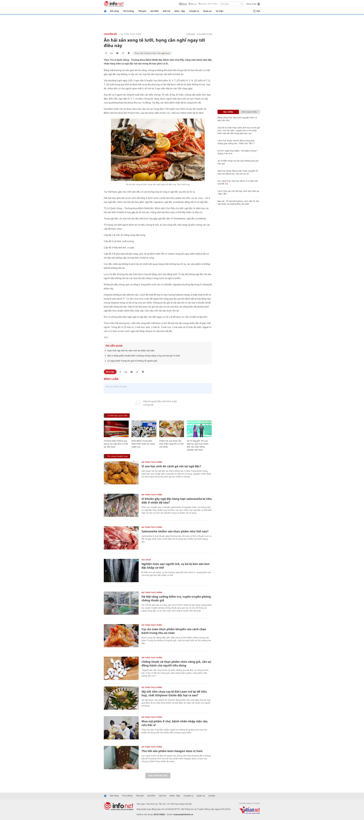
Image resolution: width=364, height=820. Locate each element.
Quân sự (207, 11)
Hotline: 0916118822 (209, 4)
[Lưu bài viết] (129, 53)
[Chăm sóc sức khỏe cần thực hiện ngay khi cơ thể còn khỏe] (171, 429)
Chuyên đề (110, 34)
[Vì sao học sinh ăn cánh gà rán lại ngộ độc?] (121, 472)
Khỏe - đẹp (179, 11)
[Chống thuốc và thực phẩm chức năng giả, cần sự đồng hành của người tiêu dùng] (121, 668)
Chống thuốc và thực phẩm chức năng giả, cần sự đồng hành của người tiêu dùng (176, 663)
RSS (258, 11)
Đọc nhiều (228, 111)
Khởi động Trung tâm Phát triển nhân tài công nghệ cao (143, 443)
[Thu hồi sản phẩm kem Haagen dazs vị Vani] (121, 757)
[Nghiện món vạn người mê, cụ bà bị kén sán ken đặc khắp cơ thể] (121, 570)
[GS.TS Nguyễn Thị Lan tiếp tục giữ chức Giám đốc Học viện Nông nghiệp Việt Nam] (199, 429)
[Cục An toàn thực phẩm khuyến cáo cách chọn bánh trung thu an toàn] (121, 635)
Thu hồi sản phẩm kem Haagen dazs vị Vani (171, 751)
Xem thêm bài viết (157, 775)
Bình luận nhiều (249, 111)
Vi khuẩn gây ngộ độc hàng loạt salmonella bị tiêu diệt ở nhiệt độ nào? (176, 500)
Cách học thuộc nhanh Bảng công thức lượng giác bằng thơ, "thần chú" (236, 142)
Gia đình (154, 11)
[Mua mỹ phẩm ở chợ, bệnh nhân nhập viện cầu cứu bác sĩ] (121, 727)
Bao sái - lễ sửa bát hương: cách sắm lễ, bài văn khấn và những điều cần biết (238, 202)
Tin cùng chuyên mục (117, 456)
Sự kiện (219, 11)
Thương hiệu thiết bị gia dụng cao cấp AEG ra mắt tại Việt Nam (116, 443)
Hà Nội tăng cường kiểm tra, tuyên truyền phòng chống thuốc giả (176, 598)
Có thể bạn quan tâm (117, 415)
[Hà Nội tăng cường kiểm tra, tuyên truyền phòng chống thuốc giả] (121, 603)
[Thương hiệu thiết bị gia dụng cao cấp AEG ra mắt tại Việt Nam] (116, 429)
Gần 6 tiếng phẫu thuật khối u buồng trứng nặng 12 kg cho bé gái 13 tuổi (143, 355)
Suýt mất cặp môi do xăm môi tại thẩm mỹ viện (130, 350)
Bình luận (110, 372)
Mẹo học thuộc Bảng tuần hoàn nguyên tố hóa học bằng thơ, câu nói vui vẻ (238, 172)
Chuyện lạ (194, 11)
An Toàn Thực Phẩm (130, 34)
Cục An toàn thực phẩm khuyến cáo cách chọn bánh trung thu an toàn (173, 631)
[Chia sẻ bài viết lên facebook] (106, 53)
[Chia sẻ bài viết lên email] (117, 53)
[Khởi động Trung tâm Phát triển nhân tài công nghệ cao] (144, 429)
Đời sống (114, 11)
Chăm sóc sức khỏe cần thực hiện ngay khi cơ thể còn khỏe (171, 443)
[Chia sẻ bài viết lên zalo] (111, 53)
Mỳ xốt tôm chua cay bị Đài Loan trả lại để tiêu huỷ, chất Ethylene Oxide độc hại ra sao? (174, 693)
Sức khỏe (146, 559)
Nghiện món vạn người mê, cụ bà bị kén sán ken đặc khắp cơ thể (175, 566)
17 (253, 143)
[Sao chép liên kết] (123, 53)
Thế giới (142, 11)
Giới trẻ (166, 11)
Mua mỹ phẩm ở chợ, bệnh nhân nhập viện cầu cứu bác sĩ (174, 723)
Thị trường (128, 11)
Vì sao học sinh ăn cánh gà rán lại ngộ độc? (171, 466)
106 (226, 183)
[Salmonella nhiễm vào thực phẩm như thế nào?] (121, 537)
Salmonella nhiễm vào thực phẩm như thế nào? (175, 531)
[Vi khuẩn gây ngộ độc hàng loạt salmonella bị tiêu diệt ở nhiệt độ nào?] (121, 505)
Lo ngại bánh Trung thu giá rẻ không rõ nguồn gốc (132, 360)
